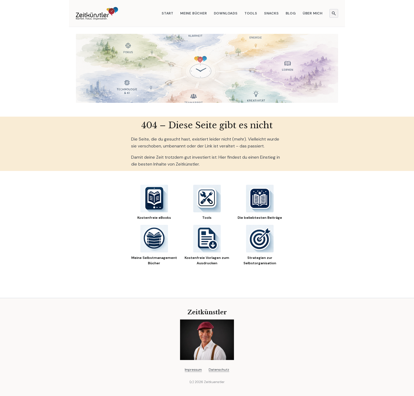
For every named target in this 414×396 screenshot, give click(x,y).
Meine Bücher (193, 13)
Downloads (226, 13)
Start (167, 13)
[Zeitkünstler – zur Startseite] (97, 13)
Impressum (193, 369)
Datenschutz (219, 369)
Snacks (271, 13)
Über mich (313, 13)
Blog (291, 13)
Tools (251, 13)
